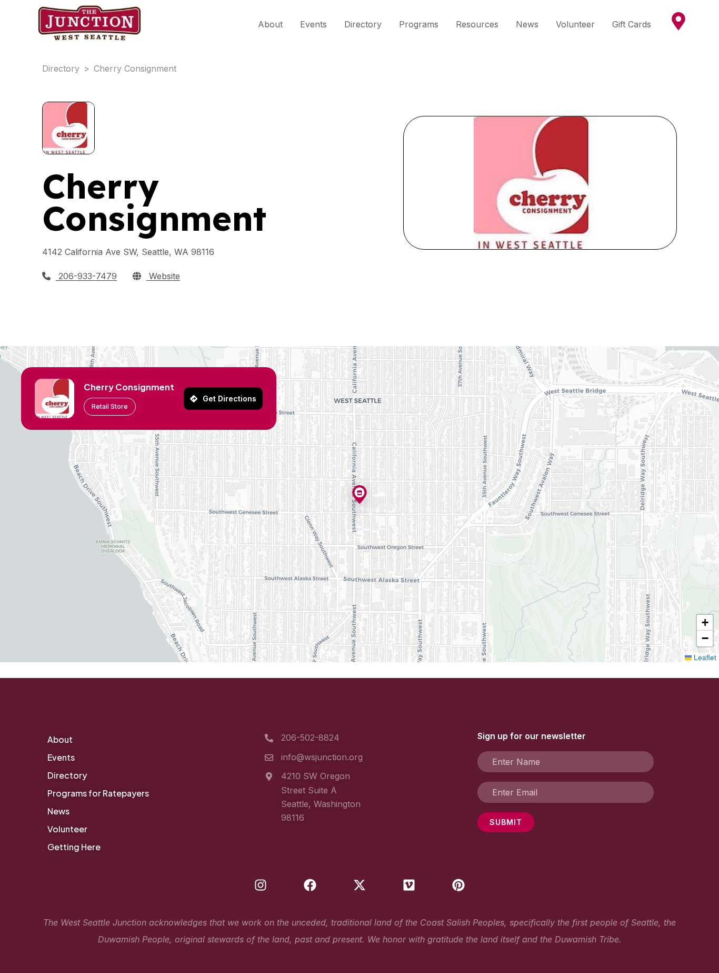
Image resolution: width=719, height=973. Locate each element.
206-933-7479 (86, 276)
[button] (359, 495)
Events (313, 24)
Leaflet (704, 657)
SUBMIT (506, 822)
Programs (418, 24)
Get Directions (229, 398)
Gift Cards (631, 24)
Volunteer (575, 24)
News (527, 24)
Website (163, 276)
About (270, 24)
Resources (477, 24)
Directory (363, 24)
